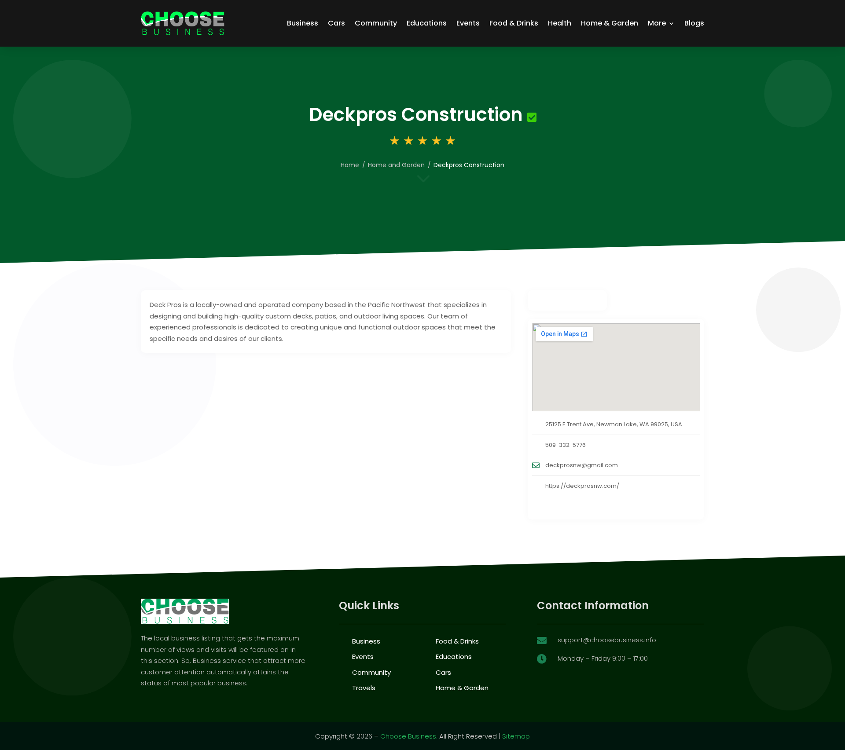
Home (350, 165)
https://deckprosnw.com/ (582, 486)
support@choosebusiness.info (607, 639)
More (657, 23)
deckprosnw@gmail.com (581, 465)
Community (376, 23)
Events (468, 23)
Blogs (694, 23)
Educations (427, 23)
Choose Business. (408, 736)
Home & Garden (609, 23)
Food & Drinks (513, 23)
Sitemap (516, 736)
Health (559, 23)
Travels (363, 687)
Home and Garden (396, 165)
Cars (336, 23)
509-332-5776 (565, 445)
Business (302, 23)
